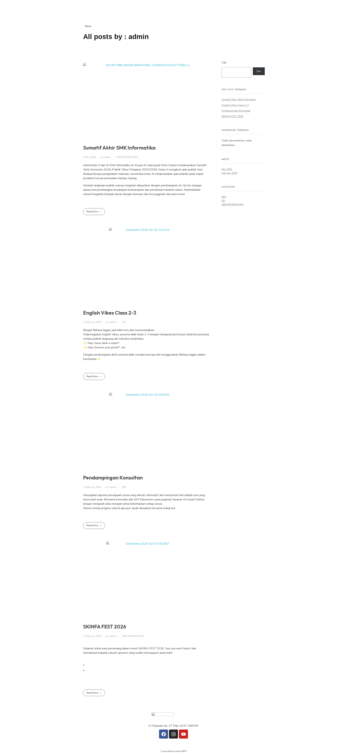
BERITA (193, 10)
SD (123, 322)
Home (88, 26)
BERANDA (150, 10)
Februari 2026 (229, 173)
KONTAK (241, 10)
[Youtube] (183, 734)
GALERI (209, 10)
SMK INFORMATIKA (128, 157)
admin (108, 157)
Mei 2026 (227, 169)
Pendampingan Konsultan (113, 477)
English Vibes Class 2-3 (109, 313)
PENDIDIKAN (173, 10)
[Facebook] (163, 734)
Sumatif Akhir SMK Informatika (119, 147)
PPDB (225, 10)
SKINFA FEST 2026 (104, 626)
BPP (124, 487)
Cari (224, 62)
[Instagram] (173, 734)
